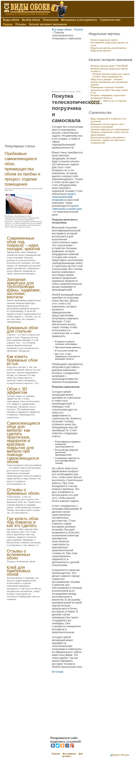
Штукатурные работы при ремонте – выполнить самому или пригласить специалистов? (108, 140)
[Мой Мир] (67, 746)
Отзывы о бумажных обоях (23, 491)
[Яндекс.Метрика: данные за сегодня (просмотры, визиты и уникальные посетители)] (119, 755)
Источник (57, 671)
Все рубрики (70, 753)
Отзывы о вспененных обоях (18, 555)
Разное (8, 24)
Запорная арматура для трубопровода (110, 129)
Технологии (50, 19)
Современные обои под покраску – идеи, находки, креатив (23, 243)
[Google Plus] (72, 746)
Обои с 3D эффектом (17, 390)
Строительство (110, 19)
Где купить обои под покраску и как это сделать (22, 522)
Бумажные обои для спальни (22, 329)
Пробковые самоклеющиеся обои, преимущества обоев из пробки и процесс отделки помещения (22, 169)
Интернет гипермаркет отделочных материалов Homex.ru (108, 96)
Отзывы (20, 24)
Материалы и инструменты (79, 19)
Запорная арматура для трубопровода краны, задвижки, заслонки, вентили (24, 288)
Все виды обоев (62, 29)
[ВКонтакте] (53, 746)
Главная (56, 753)
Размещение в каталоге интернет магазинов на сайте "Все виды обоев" (109, 88)
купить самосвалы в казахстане (67, 207)
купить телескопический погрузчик (64, 197)
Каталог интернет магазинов (48, 24)
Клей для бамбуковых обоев (18, 571)
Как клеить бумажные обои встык (22, 360)
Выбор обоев (31, 19)
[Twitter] (58, 746)
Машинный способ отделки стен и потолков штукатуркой (107, 125)
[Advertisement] (26, 84)
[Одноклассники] (62, 746)
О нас (93, 93)
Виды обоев (11, 19)
